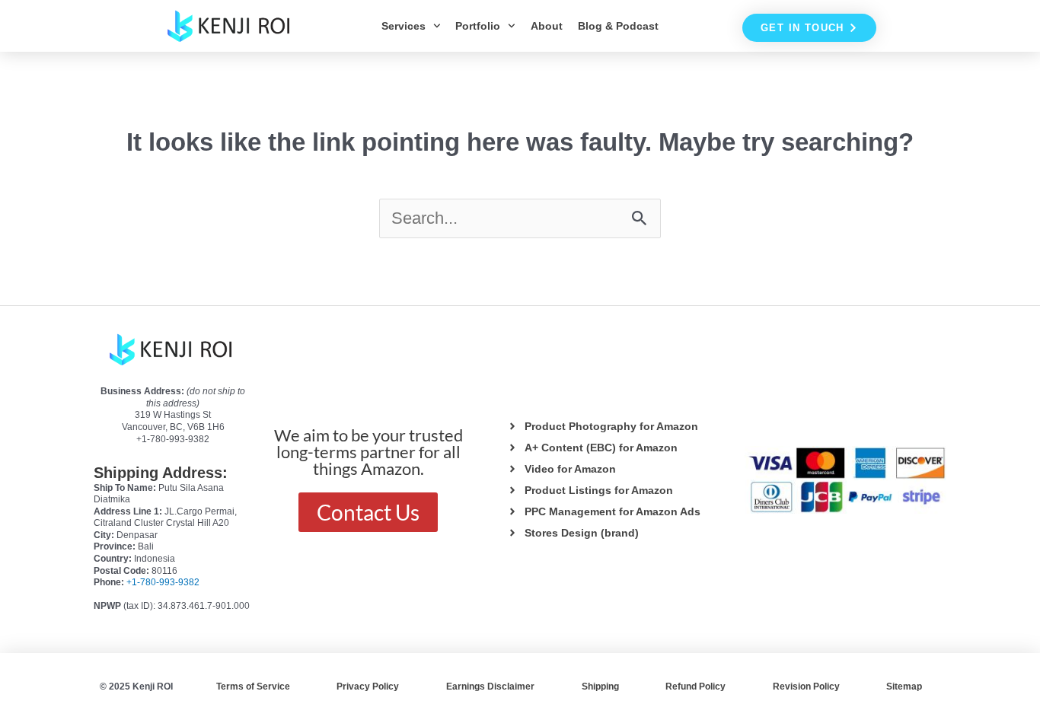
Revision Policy (806, 686)
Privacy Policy (368, 686)
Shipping (600, 686)
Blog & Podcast (618, 26)
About (547, 26)
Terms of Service (253, 686)
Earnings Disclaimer (490, 686)
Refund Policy (695, 686)
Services (403, 26)
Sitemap (904, 686)
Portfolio (477, 26)
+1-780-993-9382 (162, 582)
